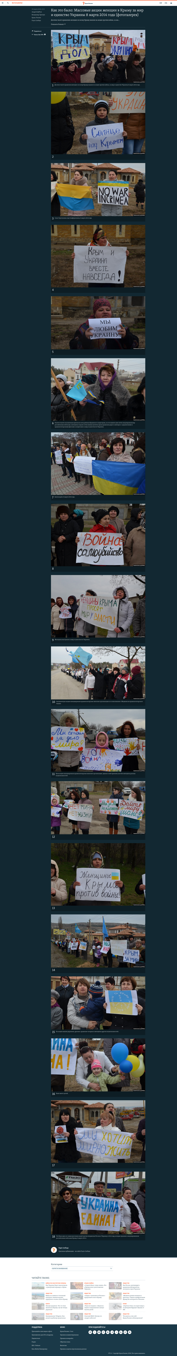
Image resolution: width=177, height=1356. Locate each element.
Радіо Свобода (36, 20)
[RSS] (121, 1332)
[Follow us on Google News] (108, 1332)
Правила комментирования (69, 1335)
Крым (125, 1304)
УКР (160, 3)
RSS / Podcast (36, 1345)
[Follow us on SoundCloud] (116, 1332)
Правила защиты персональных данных (73, 1349)
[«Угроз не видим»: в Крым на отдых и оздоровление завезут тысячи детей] (76, 1306)
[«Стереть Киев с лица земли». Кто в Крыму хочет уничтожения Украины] (76, 1285)
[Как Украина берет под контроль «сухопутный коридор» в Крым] (38, 1285)
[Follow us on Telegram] (112, 1332)
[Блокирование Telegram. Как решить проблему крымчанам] (38, 1316)
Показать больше (57, 24)
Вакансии (63, 1345)
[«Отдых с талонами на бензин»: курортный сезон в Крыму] (76, 1296)
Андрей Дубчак (37, 12)
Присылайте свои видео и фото (42, 1331)
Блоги (48, 1304)
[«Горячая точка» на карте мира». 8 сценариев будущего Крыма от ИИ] (115, 1306)
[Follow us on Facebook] (90, 1332)
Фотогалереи (17, 3)
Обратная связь (65, 1342)
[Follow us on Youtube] (99, 1332)
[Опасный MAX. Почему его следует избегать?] (76, 1316)
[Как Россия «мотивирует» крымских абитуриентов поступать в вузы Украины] (115, 1285)
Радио (34, 1342)
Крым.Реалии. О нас (66, 1331)
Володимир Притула (38, 15)
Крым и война (89, 1283)
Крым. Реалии (36, 17)
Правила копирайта (66, 1338)
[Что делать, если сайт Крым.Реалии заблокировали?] (115, 1316)
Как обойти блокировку (39, 1349)
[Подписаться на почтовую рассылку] (129, 1332)
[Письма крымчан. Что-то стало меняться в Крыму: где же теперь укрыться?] (38, 1306)
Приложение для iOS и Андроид (42, 1335)
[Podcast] (125, 1332)
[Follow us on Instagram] (103, 1332)
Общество (126, 1283)
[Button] (36, 31)
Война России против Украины (56, 1283)
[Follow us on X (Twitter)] (94, 1332)
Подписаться (36, 1338)
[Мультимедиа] (171, 3)
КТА (166, 3)
